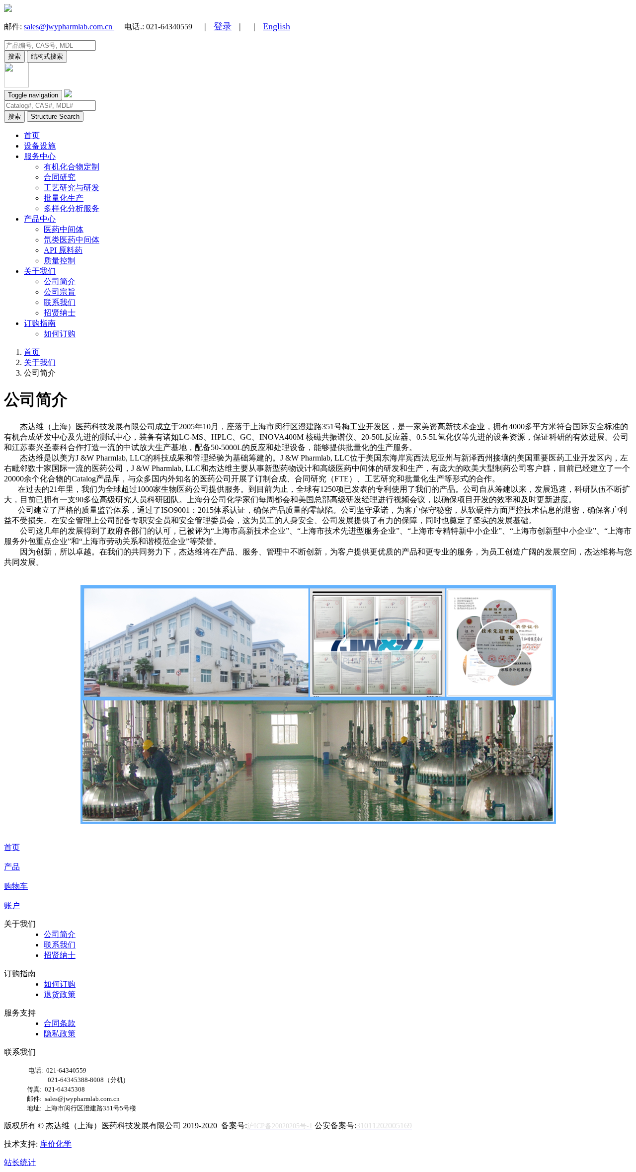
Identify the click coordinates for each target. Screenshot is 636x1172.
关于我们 (40, 271)
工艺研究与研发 (71, 187)
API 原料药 (63, 250)
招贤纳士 (60, 313)
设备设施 (40, 146)
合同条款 (60, 1023)
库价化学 (56, 1144)
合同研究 (60, 177)
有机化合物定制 (71, 166)
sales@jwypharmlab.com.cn (69, 26)
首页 (32, 135)
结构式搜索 (47, 56)
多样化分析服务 (71, 208)
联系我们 (60, 302)
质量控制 (60, 260)
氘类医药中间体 (71, 239)
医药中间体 (63, 229)
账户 (12, 905)
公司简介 (60, 281)
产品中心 (40, 219)
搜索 (14, 56)
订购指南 (40, 323)
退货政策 (60, 994)
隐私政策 (60, 1033)
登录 (223, 26)
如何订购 (60, 333)
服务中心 (40, 156)
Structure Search (55, 116)
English (276, 26)
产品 (12, 866)
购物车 (16, 886)
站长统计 (20, 1162)
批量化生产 (63, 198)
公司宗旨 (60, 292)
